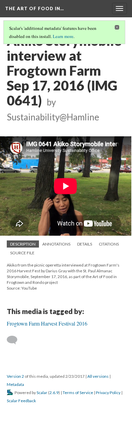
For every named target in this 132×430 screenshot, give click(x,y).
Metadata (15, 384)
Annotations (56, 244)
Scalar (42, 392)
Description (23, 244)
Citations (109, 244)
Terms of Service (78, 392)
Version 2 (15, 376)
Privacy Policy (108, 392)
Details (84, 244)
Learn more (63, 36)
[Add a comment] (15, 340)
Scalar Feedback (21, 400)
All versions (98, 376)
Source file (22, 252)
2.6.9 (54, 392)
